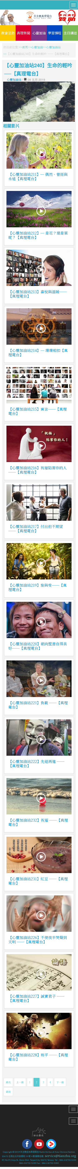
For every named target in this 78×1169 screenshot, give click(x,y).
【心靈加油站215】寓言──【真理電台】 (37, 411)
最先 (8, 1082)
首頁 (25, 47)
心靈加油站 (53, 47)
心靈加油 (39, 32)
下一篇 (60, 1082)
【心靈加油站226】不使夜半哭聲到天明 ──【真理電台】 (37, 939)
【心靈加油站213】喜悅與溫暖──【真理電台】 (37, 294)
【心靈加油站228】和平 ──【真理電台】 (38, 1057)
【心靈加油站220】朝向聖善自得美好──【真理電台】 (37, 646)
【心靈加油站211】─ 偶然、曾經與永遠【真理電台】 (38, 176)
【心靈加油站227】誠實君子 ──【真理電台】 (36, 998)
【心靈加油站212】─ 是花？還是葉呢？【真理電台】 (38, 235)
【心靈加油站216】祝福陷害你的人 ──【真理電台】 (37, 470)
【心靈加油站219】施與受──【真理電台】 (37, 587)
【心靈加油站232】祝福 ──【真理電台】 (38, 822)
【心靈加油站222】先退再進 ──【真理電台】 (36, 763)
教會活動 (8, 32)
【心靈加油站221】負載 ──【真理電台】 (38, 705)
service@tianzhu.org (60, 1156)
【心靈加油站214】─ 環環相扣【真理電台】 (38, 352)
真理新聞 (23, 32)
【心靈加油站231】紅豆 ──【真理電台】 (38, 881)
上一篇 (20, 1082)
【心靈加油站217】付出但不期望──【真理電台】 (35, 528)
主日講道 (70, 32)
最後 (8, 1091)
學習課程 (54, 32)
